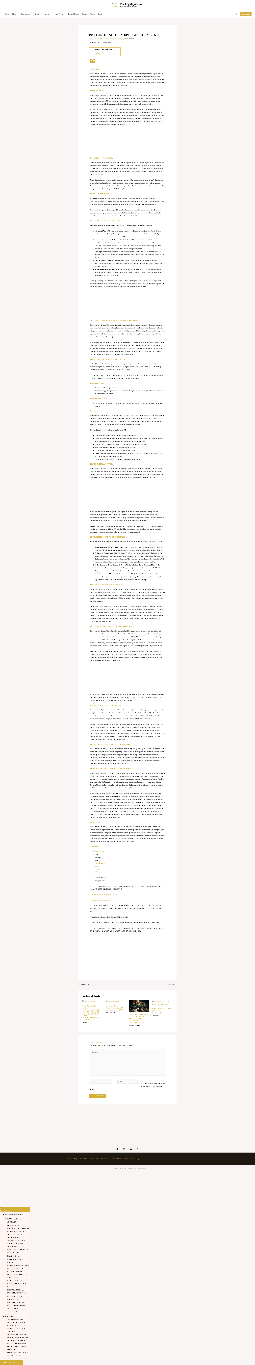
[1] (91, 168)
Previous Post (84, 985)
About (47, 14)
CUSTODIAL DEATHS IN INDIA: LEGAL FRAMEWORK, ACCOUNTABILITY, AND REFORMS (138, 1018)
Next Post (172, 985)
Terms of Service (73, 14)
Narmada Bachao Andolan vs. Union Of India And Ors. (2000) (114, 1008)
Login (100, 14)
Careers (37, 14)
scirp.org (97, 872)
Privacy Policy (58, 14)
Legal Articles (106, 39)
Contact (84, 14)
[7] (91, 928)
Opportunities (25, 14)
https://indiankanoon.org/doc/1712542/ (104, 894)
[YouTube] (131, 1149)
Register (92, 14)
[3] (107, 370)
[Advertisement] (127, 142)
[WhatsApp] (138, 1149)
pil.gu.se (97, 866)
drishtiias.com (99, 851)
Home (7, 14)
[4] (91, 905)
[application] (17, 14)
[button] (237, 14)
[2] (151, 367)
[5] (91, 917)
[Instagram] (124, 1149)
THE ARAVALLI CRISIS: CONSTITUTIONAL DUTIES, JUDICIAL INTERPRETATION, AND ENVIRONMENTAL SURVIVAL (90, 1013)
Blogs (14, 14)
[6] (156, 565)
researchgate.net (100, 863)
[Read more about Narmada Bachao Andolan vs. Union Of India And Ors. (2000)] (112, 1001)
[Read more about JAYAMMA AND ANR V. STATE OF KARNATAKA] (162, 1003)
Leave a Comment (95, 39)
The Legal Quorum (131, 4)
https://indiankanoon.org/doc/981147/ (104, 900)
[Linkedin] (117, 1149)
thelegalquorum (116, 39)
